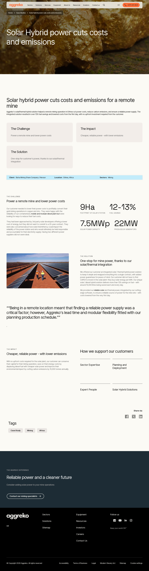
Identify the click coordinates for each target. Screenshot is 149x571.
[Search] (104, 5)
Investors (80, 527)
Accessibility (64, 563)
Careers (80, 534)
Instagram (130, 520)
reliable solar (99, 290)
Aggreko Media (119, 520)
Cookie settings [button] (136, 563)
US (118, 5)
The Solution (19, 152)
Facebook (114, 520)
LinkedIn (125, 520)
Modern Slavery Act (107, 563)
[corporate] (16, 5)
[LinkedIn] (140, 416)
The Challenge (20, 129)
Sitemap (46, 527)
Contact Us (81, 540)
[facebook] (126, 416)
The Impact (88, 129)
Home (10, 13)
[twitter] (133, 416)
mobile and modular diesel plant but (45, 214)
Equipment (81, 514)
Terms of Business (80, 563)
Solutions (46, 521)
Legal (94, 563)
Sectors (46, 514)
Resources (81, 521)
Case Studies (21, 13)
